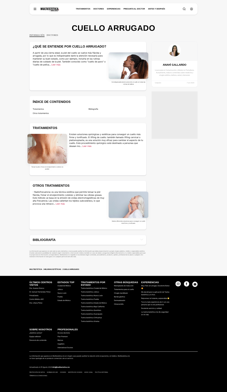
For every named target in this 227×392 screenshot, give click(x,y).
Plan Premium (63, 336)
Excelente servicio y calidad (151, 308)
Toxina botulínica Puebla (90, 299)
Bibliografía (93, 109)
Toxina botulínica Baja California (93, 307)
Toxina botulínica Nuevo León (92, 295)
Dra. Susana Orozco (36, 288)
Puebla (60, 297)
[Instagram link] (178, 285)
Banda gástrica (119, 297)
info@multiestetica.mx (61, 367)
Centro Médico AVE (36, 299)
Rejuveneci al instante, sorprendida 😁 (155, 298)
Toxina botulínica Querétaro (91, 310)
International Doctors (65, 348)
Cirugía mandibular (121, 293)
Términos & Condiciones (38, 375)
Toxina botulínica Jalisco (90, 292)
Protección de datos (37, 372)
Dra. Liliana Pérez (35, 303)
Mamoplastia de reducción (123, 286)
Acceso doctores (64, 333)
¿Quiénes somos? (35, 333)
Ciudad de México (64, 286)
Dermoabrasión (119, 300)
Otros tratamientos (41, 113)
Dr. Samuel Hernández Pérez (40, 292)
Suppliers (61, 344)
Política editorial (101, 372)
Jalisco (60, 289)
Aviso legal (88, 372)
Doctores (52, 35)
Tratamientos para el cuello (124, 289)
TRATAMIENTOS (83, 9)
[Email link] (195, 284)
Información (37, 35)
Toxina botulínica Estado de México (94, 303)
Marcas (60, 340)
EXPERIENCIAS (113, 9)
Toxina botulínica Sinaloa (90, 321)
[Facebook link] (186, 285)
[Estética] (50, 9)
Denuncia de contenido (38, 340)
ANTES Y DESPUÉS (156, 9)
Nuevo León (62, 293)
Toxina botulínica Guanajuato (91, 314)
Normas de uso (52, 372)
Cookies (63, 372)
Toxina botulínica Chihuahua (91, 318)
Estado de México (64, 300)
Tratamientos (38, 109)
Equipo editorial (35, 336)
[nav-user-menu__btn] (191, 9)
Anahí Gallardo (174, 64)
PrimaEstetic (34, 295)
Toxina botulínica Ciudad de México (94, 288)
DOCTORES (98, 9)
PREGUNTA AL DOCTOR (134, 9)
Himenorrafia (118, 304)
